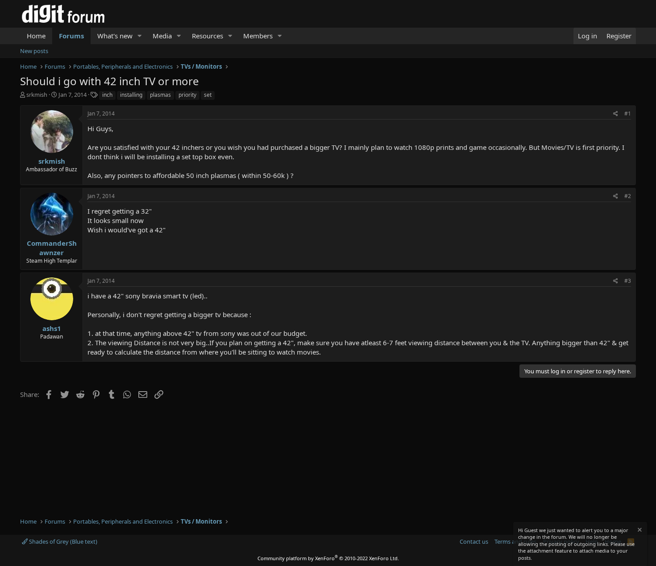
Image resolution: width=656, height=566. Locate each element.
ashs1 (51, 328)
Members (258, 35)
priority (187, 95)
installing (131, 95)
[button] (139, 36)
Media (162, 35)
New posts (34, 51)
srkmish (36, 95)
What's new (115, 35)
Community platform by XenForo (328, 558)
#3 (627, 281)
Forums (71, 35)
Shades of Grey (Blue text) (62, 541)
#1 (627, 113)
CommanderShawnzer (52, 248)
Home (36, 35)
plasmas (160, 95)
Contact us (474, 541)
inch (107, 95)
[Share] (615, 114)
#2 (627, 196)
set (208, 95)
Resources (207, 35)
